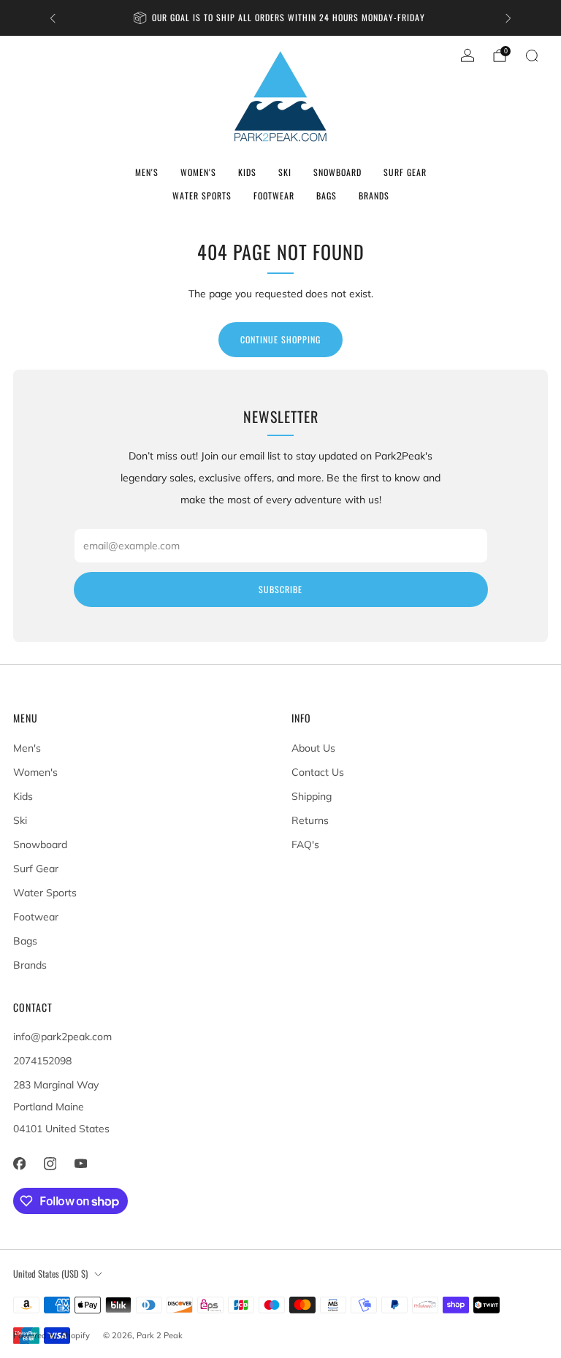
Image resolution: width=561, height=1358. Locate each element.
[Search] (531, 55)
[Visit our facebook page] (19, 1163)
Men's (147, 172)
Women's (198, 172)
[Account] (467, 55)
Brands (374, 195)
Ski (284, 172)
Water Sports (202, 195)
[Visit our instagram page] (49, 1163)
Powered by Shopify (51, 1335)
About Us (313, 748)
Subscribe (280, 589)
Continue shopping (280, 339)
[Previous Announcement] (52, 18)
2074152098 (42, 1060)
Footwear (273, 195)
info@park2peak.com (62, 1036)
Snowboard (337, 172)
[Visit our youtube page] (80, 1163)
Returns (310, 820)
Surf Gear (405, 172)
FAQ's (305, 844)
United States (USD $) (50, 1274)
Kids (247, 172)
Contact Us (317, 772)
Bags (326, 195)
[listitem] (280, 18)
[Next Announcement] (508, 18)
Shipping (311, 796)
